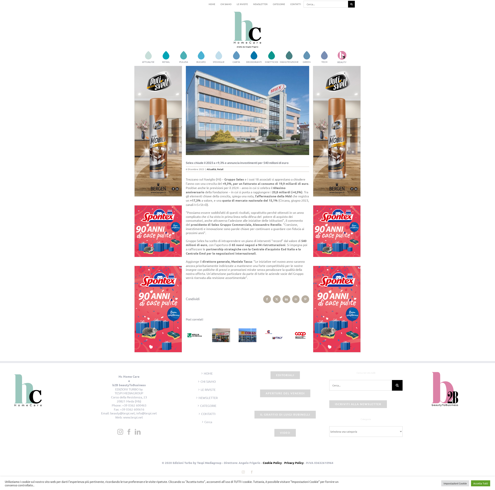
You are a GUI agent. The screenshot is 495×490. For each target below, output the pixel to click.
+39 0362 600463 (134, 405)
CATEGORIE (208, 405)
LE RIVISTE (208, 389)
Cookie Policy (272, 463)
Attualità (211, 169)
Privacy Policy (294, 463)
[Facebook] (129, 432)
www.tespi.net (133, 417)
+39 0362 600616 (132, 409)
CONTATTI (208, 414)
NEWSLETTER (208, 398)
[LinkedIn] (138, 432)
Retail (220, 169)
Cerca (208, 422)
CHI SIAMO (208, 381)
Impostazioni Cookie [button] (455, 483)
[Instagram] (120, 432)
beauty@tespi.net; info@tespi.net (133, 413)
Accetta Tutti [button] (480, 483)
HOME (208, 373)
